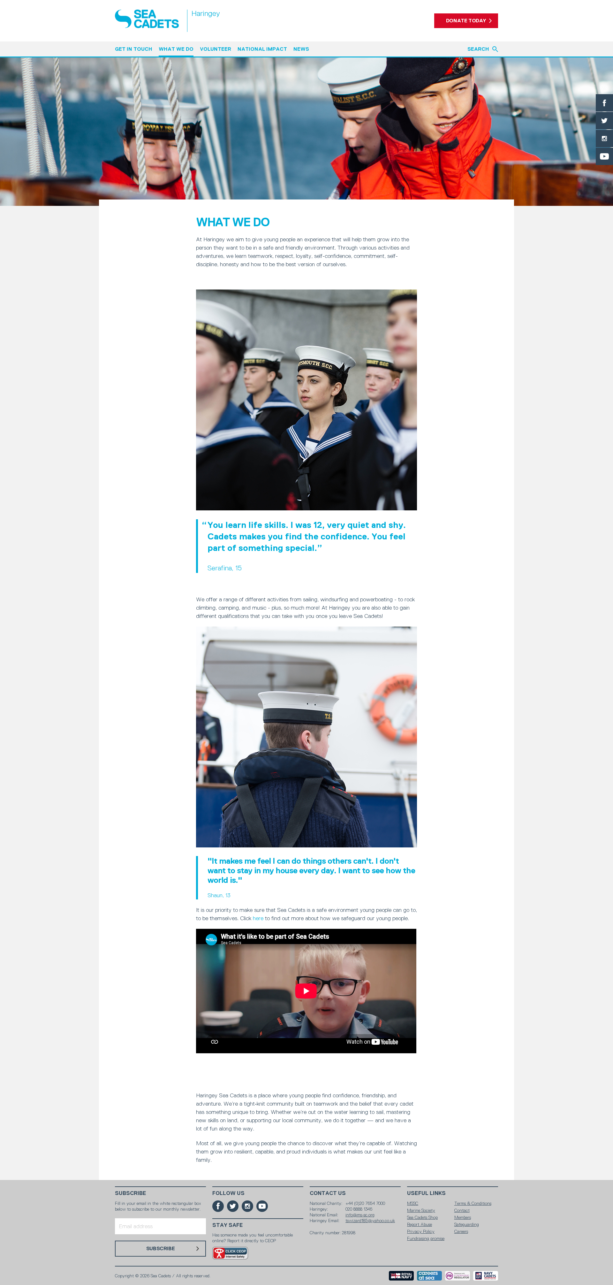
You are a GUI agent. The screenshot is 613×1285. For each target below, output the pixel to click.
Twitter (604, 120)
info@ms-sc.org (360, 1214)
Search (478, 49)
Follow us (228, 1193)
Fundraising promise (425, 1238)
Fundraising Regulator (457, 1276)
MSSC (412, 1203)
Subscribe (130, 1193)
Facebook (604, 102)
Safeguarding (466, 1224)
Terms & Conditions (472, 1203)
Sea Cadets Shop (422, 1217)
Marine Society (421, 1210)
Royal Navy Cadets (485, 1276)
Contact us (328, 1193)
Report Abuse (419, 1224)
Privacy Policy (421, 1231)
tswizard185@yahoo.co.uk (370, 1220)
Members (462, 1217)
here (258, 918)
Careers (461, 1231)
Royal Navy (401, 1276)
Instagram (604, 138)
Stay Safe (227, 1225)
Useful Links (426, 1193)
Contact (462, 1210)
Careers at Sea (429, 1276)
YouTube (604, 156)
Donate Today (466, 20)
